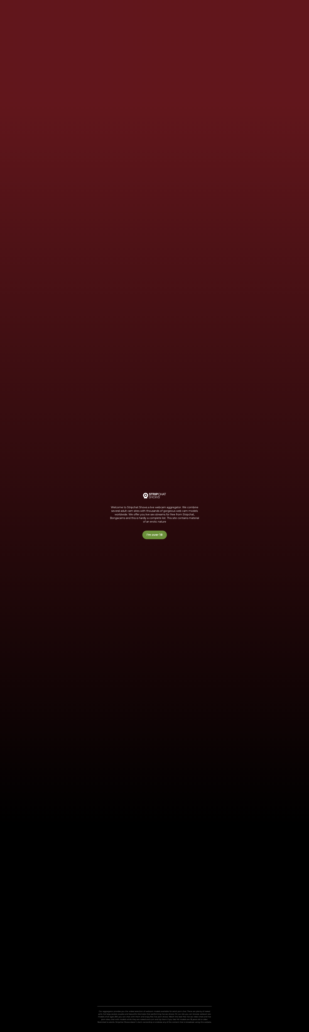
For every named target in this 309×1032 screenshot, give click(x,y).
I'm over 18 (155, 534)
